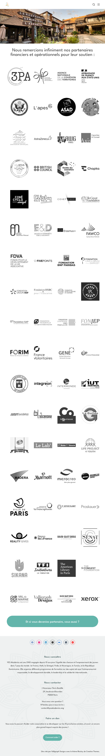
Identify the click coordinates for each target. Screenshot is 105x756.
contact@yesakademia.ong (52, 708)
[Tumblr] (66, 642)
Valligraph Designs (58, 751)
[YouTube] (72, 642)
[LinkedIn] (45, 642)
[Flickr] (59, 642)
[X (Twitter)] (52, 642)
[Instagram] (39, 642)
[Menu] (98, 4)
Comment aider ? (53, 737)
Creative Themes (92, 751)
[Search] (94, 4)
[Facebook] (32, 642)
